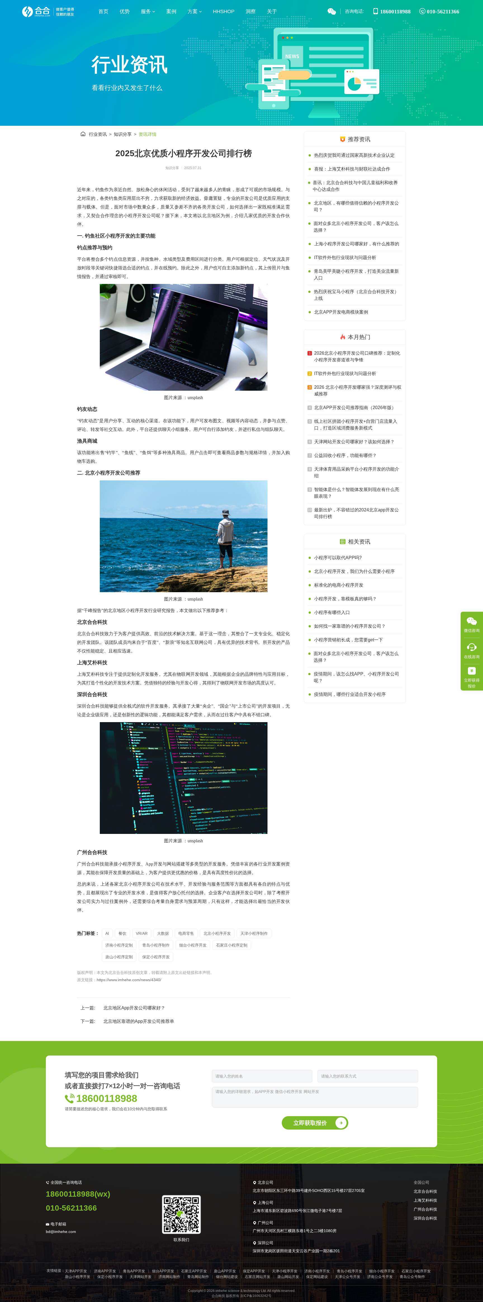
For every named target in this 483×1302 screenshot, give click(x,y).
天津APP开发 (76, 1271)
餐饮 (122, 933)
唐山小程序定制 (119, 957)
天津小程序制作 (254, 933)
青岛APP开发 (134, 1271)
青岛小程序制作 (156, 945)
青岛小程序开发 (349, 1271)
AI (107, 933)
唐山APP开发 (225, 1271)
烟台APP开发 (163, 1271)
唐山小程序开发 (77, 1277)
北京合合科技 (425, 1191)
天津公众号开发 (347, 1277)
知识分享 (123, 134)
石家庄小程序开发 (416, 1271)
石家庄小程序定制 (231, 945)
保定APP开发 (254, 1271)
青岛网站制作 (198, 1277)
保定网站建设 (317, 1277)
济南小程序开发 (317, 1271)
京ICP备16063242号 (255, 1296)
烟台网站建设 (227, 1277)
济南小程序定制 (119, 945)
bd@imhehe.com (61, 1231)
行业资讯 (98, 134)
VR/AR (142, 933)
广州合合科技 (425, 1209)
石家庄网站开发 (257, 1277)
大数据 (163, 933)
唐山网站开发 (288, 1277)
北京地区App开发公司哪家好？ (134, 1007)
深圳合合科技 (425, 1218)
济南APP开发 (105, 1271)
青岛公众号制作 (412, 1277)
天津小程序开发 (284, 1271)
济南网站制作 (169, 1277)
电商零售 (186, 933)
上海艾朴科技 (425, 1200)
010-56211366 (71, 1208)
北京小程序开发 (217, 933)
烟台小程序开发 (193, 945)
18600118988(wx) (78, 1194)
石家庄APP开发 (194, 1271)
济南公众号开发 (380, 1277)
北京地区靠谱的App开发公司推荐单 (138, 1021)
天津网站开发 (140, 1277)
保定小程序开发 (156, 957)
